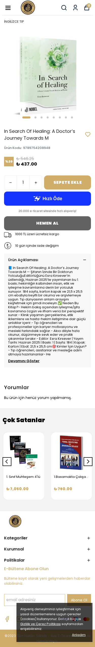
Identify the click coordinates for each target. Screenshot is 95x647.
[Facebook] (7, 619)
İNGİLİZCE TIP (14, 21)
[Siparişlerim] (75, 8)
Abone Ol (79, 600)
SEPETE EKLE (67, 182)
